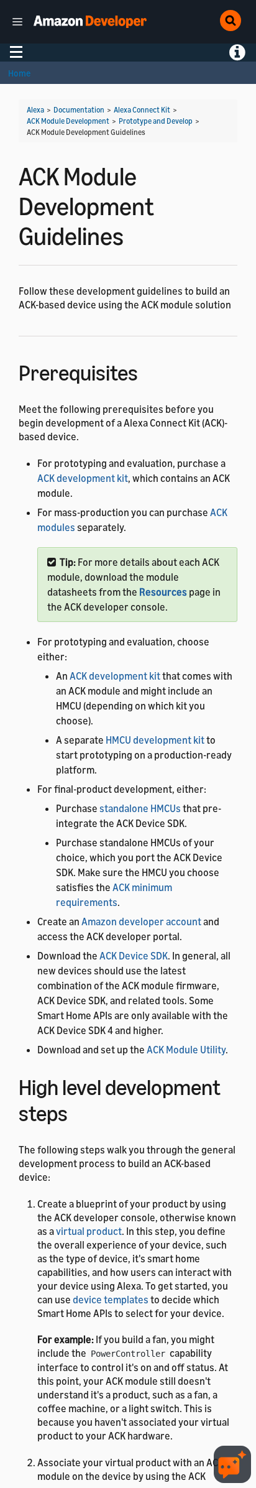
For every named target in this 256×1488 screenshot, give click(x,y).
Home (19, 73)
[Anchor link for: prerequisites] (149, 371)
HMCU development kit (155, 740)
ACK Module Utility (186, 1049)
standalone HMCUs (140, 808)
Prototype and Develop (156, 121)
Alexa (35, 109)
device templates (111, 1299)
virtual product (89, 1231)
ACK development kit (82, 478)
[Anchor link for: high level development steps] (78, 1111)
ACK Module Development (68, 121)
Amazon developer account (141, 921)
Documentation (78, 109)
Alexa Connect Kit (142, 109)
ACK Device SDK (133, 956)
